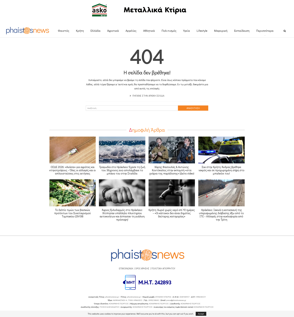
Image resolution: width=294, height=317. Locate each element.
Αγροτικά (113, 30)
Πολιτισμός (169, 30)
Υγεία (186, 30)
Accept (201, 313)
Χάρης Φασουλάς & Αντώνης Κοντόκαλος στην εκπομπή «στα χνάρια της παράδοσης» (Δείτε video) (171, 170)
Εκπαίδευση (241, 30)
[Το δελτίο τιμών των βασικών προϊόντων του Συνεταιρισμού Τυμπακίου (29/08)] (72, 192)
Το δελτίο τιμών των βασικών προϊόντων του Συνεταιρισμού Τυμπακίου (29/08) (72, 213)
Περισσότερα (264, 30)
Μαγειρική (220, 30)
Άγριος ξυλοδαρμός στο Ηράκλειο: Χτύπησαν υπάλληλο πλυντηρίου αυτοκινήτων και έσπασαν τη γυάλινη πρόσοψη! (122, 214)
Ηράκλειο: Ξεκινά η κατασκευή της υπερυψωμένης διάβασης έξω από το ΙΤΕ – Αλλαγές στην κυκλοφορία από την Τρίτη (221, 214)
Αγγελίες (131, 30)
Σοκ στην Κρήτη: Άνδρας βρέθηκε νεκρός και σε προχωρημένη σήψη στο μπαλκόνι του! (221, 170)
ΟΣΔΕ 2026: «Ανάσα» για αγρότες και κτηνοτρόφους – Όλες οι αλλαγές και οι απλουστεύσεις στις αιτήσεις (72, 170)
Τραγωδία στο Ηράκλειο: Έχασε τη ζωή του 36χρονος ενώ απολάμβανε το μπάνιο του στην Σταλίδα (122, 170)
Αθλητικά (149, 30)
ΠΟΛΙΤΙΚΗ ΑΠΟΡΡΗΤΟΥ (163, 268)
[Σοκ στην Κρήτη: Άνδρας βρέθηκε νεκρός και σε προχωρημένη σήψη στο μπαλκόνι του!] (221, 150)
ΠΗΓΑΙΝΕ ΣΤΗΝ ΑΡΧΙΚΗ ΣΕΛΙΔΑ (148, 95)
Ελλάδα (95, 30)
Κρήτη (80, 30)
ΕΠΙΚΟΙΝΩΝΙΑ (126, 268)
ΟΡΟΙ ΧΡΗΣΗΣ (142, 268)
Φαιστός (63, 30)
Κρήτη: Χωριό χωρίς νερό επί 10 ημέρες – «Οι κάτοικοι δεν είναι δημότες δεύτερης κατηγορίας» (172, 213)
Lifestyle (202, 30)
